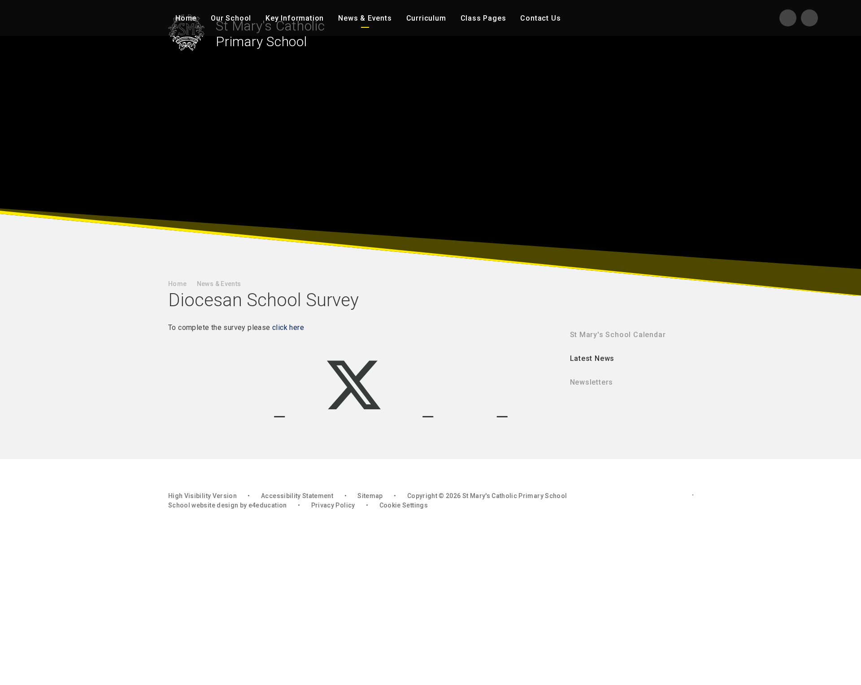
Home (177, 283)
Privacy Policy (333, 505)
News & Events (219, 283)
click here (288, 327)
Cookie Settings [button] (403, 505)
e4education (267, 505)
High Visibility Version (202, 495)
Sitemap (370, 495)
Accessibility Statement (297, 495)
